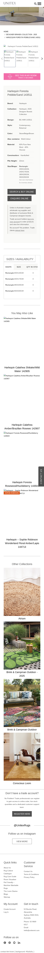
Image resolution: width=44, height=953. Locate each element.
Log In (6, 912)
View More (22, 841)
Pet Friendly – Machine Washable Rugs (11, 885)
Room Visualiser (10, 879)
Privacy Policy (29, 877)
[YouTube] (14, 942)
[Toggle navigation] (39, 3)
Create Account (10, 909)
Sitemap (7, 897)
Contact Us (28, 871)
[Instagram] (9, 942)
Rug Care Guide (10, 876)
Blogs (6, 894)
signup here (19, 230)
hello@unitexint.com (31, 930)
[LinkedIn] (19, 942)
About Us (7, 868)
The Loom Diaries (10, 891)
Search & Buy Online (22, 192)
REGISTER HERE (22, 814)
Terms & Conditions (31, 874)
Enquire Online (19, 198)
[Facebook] (5, 942)
